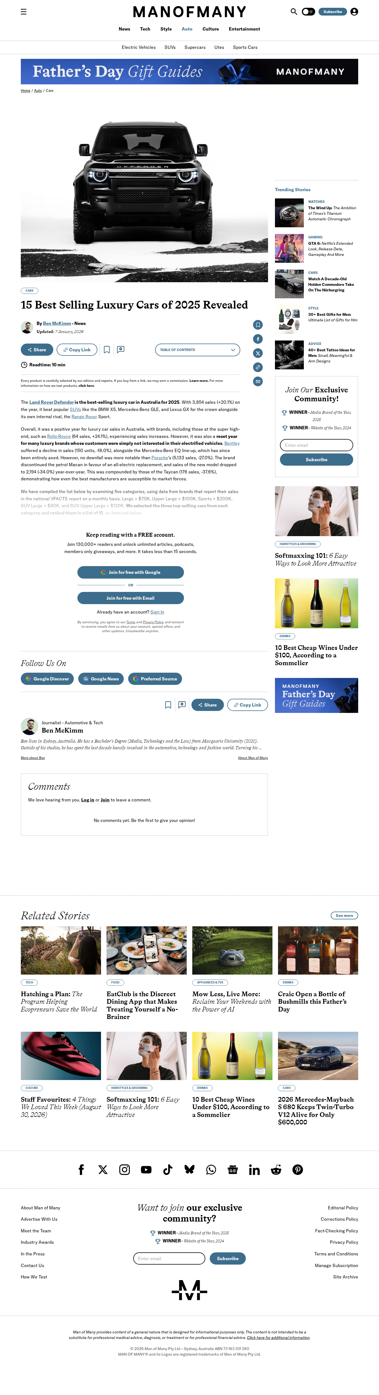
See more (344, 915)
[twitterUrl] (103, 1169)
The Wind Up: (332, 213)
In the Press (33, 1254)
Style (166, 29)
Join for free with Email (131, 598)
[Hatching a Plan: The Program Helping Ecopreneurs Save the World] (61, 950)
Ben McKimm (57, 323)
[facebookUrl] (81, 1169)
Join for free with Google (134, 572)
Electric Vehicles (139, 47)
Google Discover (51, 679)
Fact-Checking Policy (336, 1230)
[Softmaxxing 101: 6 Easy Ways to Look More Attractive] (316, 511)
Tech (145, 29)
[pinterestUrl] (297, 1169)
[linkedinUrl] (254, 1169)
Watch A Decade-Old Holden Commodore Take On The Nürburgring (331, 284)
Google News (105, 679)
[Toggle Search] (295, 11)
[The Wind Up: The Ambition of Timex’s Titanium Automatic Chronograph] (289, 212)
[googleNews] (233, 1169)
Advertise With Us (39, 1219)
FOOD (115, 982)
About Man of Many (253, 758)
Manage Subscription (336, 1265)
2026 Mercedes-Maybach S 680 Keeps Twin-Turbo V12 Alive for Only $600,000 (316, 1110)
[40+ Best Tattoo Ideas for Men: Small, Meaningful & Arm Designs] (289, 354)
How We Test (34, 1277)
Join (105, 800)
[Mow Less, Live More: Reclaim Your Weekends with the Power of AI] (232, 950)
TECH (29, 982)
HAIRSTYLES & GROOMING (298, 544)
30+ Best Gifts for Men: (333, 317)
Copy (79, 349)
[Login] (354, 12)
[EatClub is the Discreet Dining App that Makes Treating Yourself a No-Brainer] (147, 950)
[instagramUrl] (124, 1169)
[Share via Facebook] (261, 239)
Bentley (232, 443)
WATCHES (316, 202)
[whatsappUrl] (211, 1169)
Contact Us (32, 1265)
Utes (219, 47)
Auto (187, 29)
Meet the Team (36, 1230)
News (124, 29)
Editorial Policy (343, 1207)
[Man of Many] (189, 1290)
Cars (50, 90)
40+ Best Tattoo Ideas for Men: (331, 355)
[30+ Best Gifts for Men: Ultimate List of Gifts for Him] (289, 319)
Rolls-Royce (59, 436)
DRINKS (285, 636)
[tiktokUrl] (168, 1169)
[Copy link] (261, 275)
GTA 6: (330, 249)
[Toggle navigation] (26, 11)
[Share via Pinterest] (261, 263)
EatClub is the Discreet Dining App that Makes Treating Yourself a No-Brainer (142, 1005)
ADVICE (314, 344)
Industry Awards (37, 1242)
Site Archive (345, 1277)
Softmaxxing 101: (316, 559)
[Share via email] (258, 381)
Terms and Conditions (336, 1254)
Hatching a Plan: (59, 1001)
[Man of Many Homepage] (189, 12)
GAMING (315, 237)
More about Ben (33, 758)
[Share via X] (261, 251)
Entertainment (244, 29)
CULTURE (32, 1087)
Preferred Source (159, 679)
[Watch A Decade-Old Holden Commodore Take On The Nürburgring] (289, 283)
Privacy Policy (153, 622)
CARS (30, 290)
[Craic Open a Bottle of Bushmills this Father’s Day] (318, 950)
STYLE (313, 308)
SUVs (170, 47)
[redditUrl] (276, 1169)
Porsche (159, 457)
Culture (211, 29)
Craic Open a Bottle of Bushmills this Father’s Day (312, 1001)
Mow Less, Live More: (231, 1001)
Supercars (195, 47)
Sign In (157, 612)
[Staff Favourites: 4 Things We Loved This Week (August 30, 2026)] (61, 1056)
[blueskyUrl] (189, 1169)
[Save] (106, 349)
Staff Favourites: (61, 1106)
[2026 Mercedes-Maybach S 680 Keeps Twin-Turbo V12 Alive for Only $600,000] (318, 1056)
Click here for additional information (278, 1337)
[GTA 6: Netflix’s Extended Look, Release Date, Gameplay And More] (289, 248)
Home (25, 90)
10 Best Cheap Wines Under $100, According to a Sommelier (316, 655)
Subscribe (333, 11)
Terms (130, 622)
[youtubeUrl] (146, 1169)
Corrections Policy (339, 1219)
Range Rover (84, 416)
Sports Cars (245, 47)
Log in (87, 800)
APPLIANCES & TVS (210, 982)
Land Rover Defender (51, 402)
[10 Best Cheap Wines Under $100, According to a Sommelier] (316, 603)
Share (40, 349)
